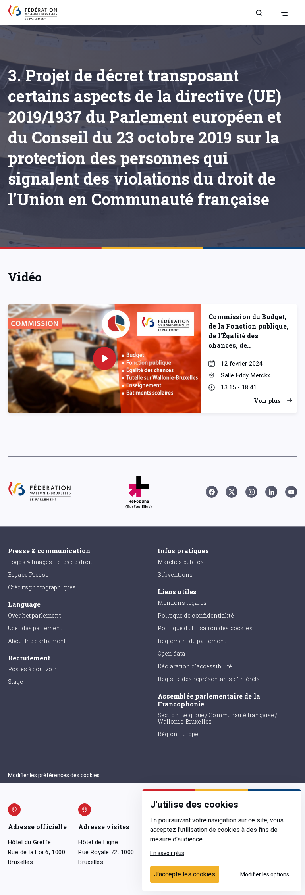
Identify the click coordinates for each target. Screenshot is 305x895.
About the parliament (37, 641)
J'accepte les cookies (184, 874)
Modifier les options (264, 874)
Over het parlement (34, 615)
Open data (171, 653)
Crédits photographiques (42, 587)
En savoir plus (167, 853)
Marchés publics (181, 562)
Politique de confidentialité (196, 615)
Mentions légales (182, 602)
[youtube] (291, 492)
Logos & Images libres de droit (50, 562)
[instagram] (251, 492)
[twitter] (231, 492)
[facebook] (212, 492)
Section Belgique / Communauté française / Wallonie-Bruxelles (218, 718)
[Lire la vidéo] (104, 358)
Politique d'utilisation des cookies (205, 628)
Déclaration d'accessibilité (195, 666)
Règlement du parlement (192, 641)
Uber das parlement (35, 628)
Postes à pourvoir (32, 669)
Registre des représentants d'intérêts (209, 679)
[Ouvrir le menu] (284, 12)
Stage (15, 681)
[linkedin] (271, 492)
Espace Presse (28, 574)
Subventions (175, 574)
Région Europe (178, 734)
